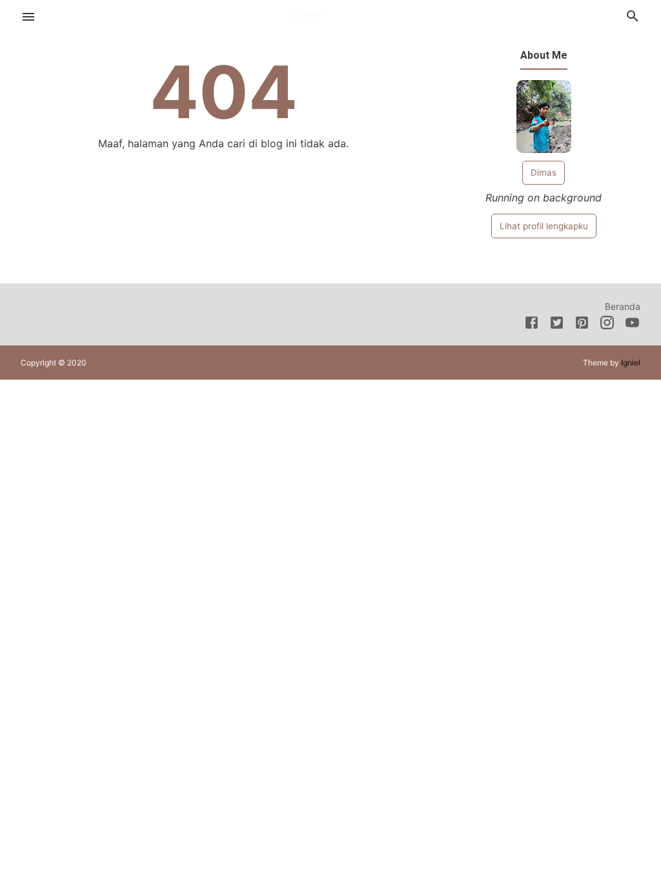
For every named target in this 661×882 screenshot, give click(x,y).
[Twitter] (557, 324)
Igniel (630, 362)
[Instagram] (607, 324)
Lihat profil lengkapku (544, 226)
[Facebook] (532, 324)
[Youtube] (632, 324)
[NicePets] (331, 14)
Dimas (543, 172)
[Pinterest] (582, 324)
